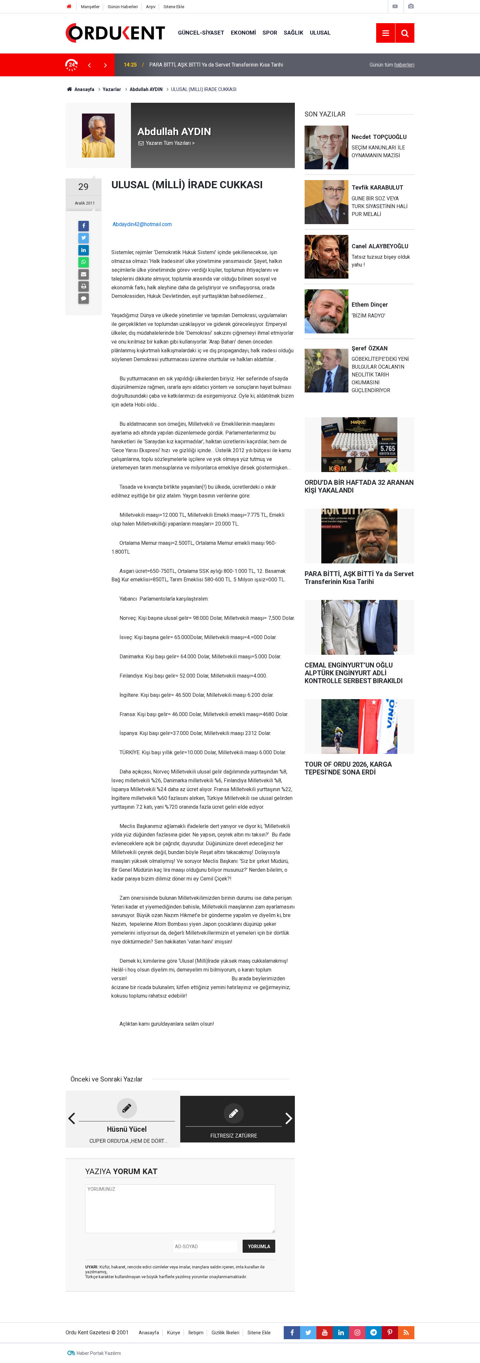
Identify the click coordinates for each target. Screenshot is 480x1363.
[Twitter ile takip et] (308, 1332)
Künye (173, 1333)
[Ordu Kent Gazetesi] (115, 32)
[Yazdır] (83, 286)
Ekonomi (243, 32)
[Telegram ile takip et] (373, 1332)
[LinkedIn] (83, 250)
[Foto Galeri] (410, 6)
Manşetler (90, 6)
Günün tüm (392, 65)
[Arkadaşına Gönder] (83, 274)
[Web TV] (395, 6)
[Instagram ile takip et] (357, 1332)
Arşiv (150, 6)
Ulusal (320, 32)
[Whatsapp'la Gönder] (83, 262)
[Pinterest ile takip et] (390, 1332)
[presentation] (89, 65)
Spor (270, 32)
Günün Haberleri (123, 6)
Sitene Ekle (174, 6)
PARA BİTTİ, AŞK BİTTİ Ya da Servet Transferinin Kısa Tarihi (216, 65)
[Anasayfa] (69, 6)
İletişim (195, 1333)
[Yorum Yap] (83, 298)
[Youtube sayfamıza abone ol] (324, 1332)
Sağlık (293, 32)
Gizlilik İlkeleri (225, 1333)
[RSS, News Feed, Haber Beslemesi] (406, 1332)
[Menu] (386, 33)
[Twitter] (83, 238)
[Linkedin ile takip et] (341, 1332)
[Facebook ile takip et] (292, 1332)
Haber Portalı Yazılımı (99, 1353)
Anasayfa (149, 1333)
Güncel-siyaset (201, 32)
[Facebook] (83, 226)
